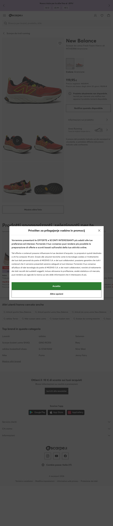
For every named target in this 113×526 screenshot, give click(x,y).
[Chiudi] (99, 230)
